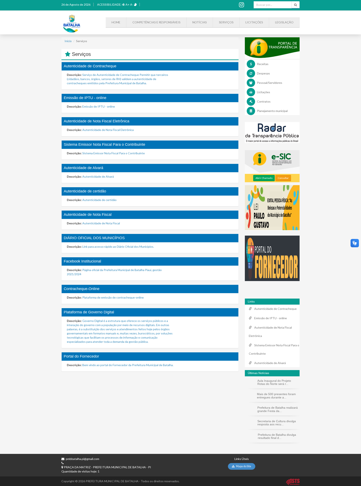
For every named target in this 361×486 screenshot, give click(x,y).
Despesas (263, 73)
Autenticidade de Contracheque (90, 66)
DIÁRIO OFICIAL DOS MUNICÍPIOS (94, 238)
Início (68, 41)
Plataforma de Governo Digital (89, 312)
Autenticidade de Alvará (83, 168)
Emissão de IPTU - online (85, 98)
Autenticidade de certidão (85, 191)
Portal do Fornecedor (81, 356)
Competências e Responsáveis (156, 22)
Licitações (254, 22)
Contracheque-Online (81, 289)
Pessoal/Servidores (269, 82)
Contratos (264, 101)
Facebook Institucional (82, 261)
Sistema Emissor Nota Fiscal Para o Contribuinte (104, 144)
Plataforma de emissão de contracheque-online (113, 297)
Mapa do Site (243, 466)
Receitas (262, 64)
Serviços (226, 22)
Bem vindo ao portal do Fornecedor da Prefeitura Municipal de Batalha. (127, 365)
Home (116, 22)
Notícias (199, 22)
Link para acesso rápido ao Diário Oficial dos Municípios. (118, 246)
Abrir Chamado (263, 178)
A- (131, 4)
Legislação (284, 22)
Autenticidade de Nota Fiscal (88, 214)
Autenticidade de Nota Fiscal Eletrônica (96, 121)
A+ (128, 4)
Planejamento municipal (272, 111)
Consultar (283, 178)
